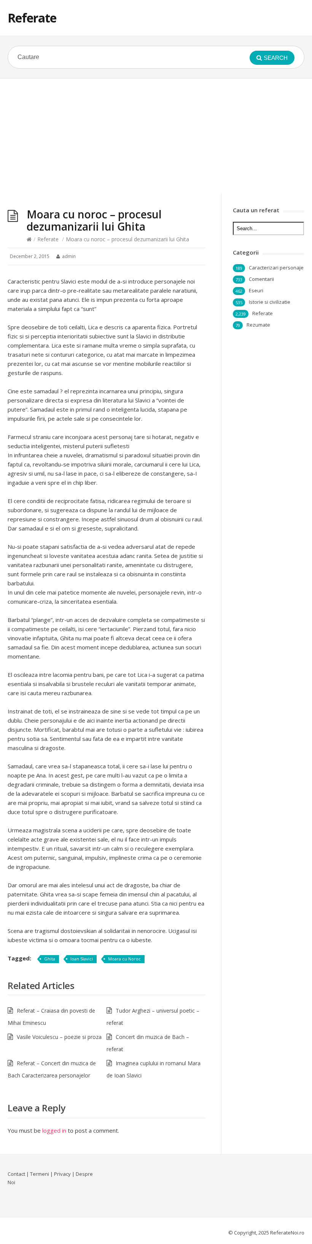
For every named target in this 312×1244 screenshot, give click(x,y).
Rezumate (258, 324)
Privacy (62, 1173)
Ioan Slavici (81, 959)
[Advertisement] (156, 135)
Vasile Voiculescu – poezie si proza (59, 1036)
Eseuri (256, 290)
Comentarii (261, 279)
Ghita (49, 959)
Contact (16, 1173)
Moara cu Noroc (124, 959)
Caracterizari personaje (276, 267)
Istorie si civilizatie (269, 301)
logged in (54, 1130)
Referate (32, 18)
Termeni (39, 1173)
